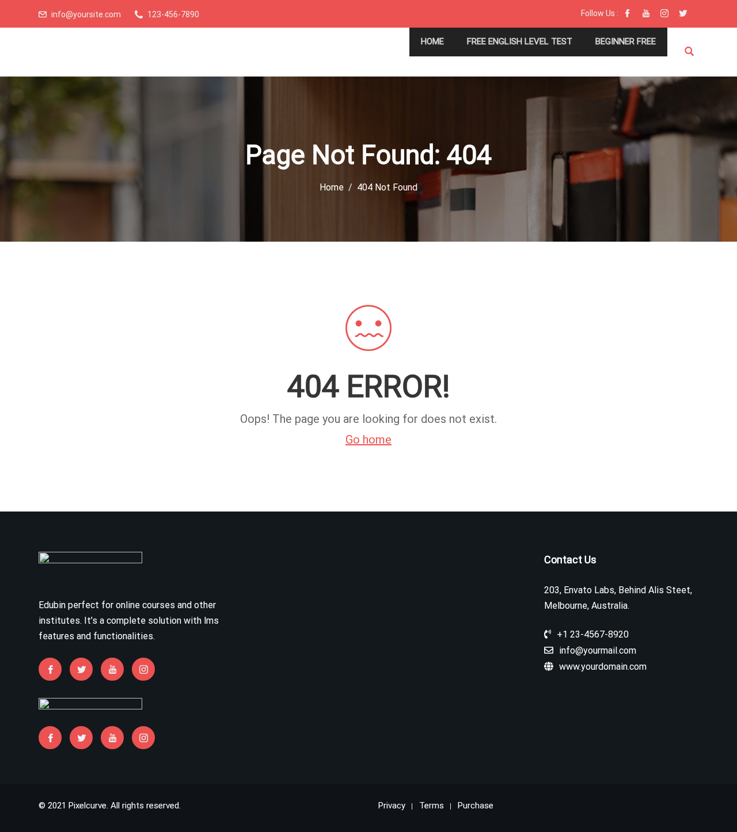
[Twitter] (683, 14)
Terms (431, 805)
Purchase (475, 805)
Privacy (391, 805)
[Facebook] (628, 14)
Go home (368, 439)
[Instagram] (664, 14)
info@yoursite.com (86, 14)
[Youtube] (646, 14)
